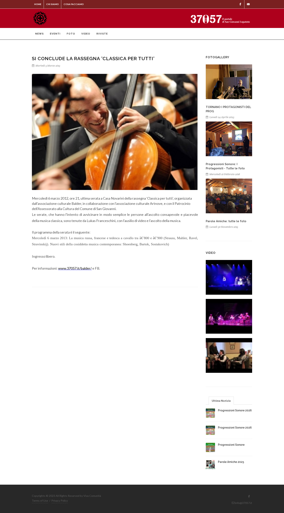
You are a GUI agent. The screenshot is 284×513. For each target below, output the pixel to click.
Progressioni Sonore (231, 444)
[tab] (221, 400)
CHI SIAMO (52, 4)
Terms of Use (40, 500)
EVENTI (55, 33)
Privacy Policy (59, 500)
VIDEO (85, 33)
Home (37, 4)
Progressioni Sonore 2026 (235, 410)
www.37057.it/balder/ (75, 268)
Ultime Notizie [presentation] (221, 400)
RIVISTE (102, 33)
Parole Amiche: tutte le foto (226, 221)
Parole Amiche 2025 (231, 461)
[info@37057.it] (248, 4)
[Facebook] (240, 4)
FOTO (71, 33)
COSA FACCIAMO (74, 4)
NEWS (39, 33)
